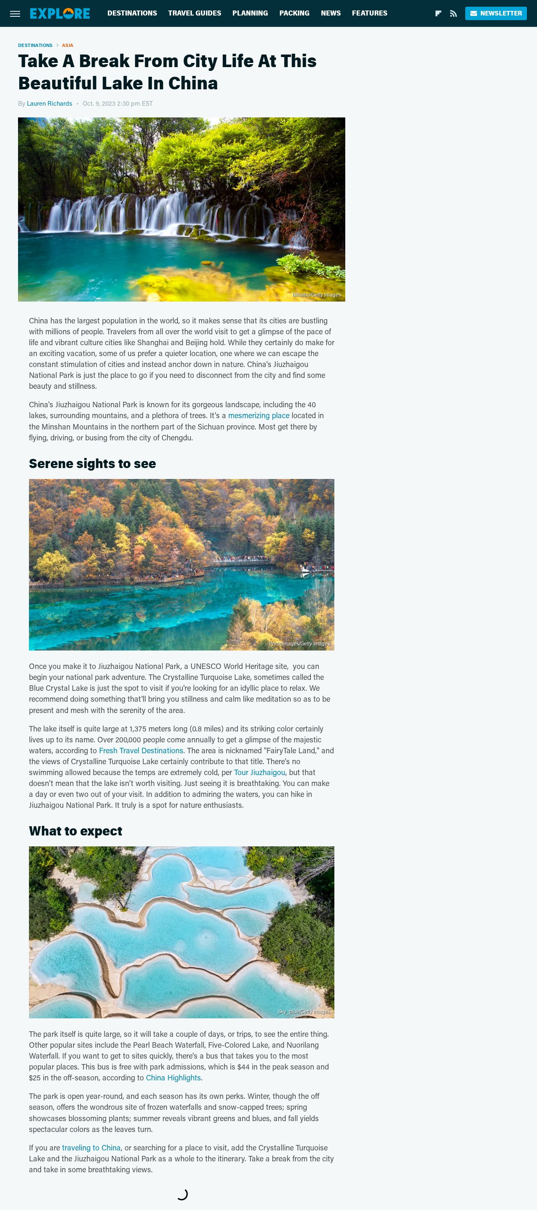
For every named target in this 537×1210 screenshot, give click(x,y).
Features (369, 13)
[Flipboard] (438, 13)
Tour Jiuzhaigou (259, 772)
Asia (68, 45)
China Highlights (173, 1077)
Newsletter (501, 13)
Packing (294, 13)
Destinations (132, 13)
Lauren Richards (49, 103)
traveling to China (91, 1147)
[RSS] (453, 13)
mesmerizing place (258, 415)
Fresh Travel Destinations (141, 750)
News (331, 13)
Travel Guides (194, 13)
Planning (250, 13)
